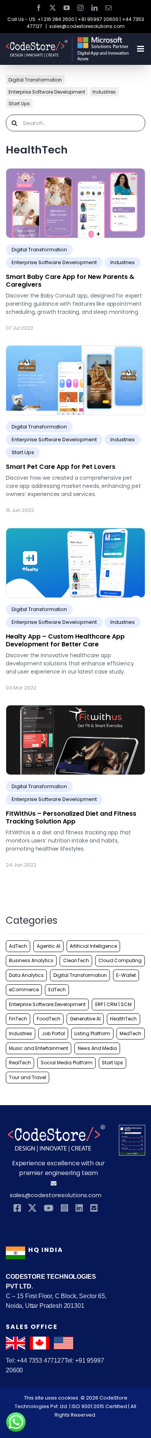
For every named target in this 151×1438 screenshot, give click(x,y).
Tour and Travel (27, 1077)
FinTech (18, 1018)
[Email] (94, 1208)
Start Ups (19, 103)
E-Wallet (126, 975)
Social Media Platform (67, 1062)
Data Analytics (26, 975)
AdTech (18, 946)
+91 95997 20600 (98, 19)
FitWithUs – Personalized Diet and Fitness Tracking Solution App (71, 817)
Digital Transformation (35, 80)
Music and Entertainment (38, 1048)
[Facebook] (17, 1208)
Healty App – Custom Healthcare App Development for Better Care (65, 640)
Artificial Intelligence (93, 946)
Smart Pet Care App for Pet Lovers (60, 466)
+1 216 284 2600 (56, 19)
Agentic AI (48, 946)
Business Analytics (31, 960)
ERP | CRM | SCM (113, 1004)
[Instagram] (64, 1208)
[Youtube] (48, 1208)
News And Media (97, 1048)
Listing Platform (92, 1033)
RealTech (20, 1062)
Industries (104, 91)
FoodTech (48, 1018)
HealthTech (123, 1018)
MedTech (130, 1033)
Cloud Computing (120, 960)
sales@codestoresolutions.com (87, 26)
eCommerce (24, 989)
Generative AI (85, 1018)
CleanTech (76, 960)
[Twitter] (32, 1208)
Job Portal (53, 1033)
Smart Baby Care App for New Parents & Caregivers (70, 280)
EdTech (57, 989)
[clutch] (132, 1130)
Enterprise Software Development (47, 91)
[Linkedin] (79, 1208)
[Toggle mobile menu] (141, 49)
